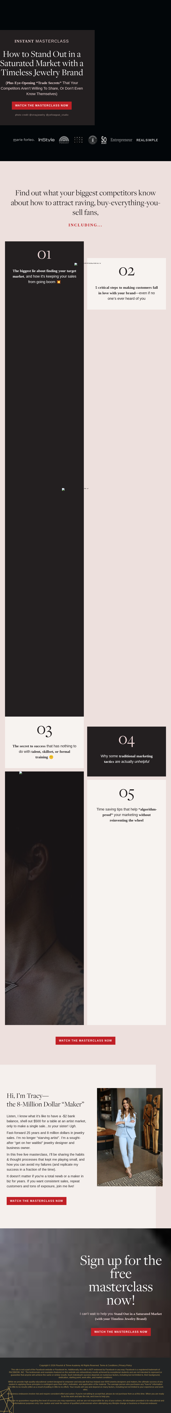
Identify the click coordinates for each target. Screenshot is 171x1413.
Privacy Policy (125, 1365)
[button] (42, 106)
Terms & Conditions (109, 1365)
